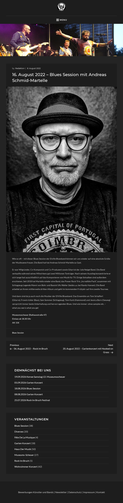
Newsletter (61, 492)
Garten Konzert (22, 443)
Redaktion (20, 68)
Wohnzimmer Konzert (25, 466)
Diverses (18, 431)
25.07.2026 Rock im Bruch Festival (32, 400)
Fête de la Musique (24, 437)
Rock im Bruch (21, 460)
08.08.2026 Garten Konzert (28, 394)
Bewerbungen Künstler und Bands (35, 492)
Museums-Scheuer (24, 454)
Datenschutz (74, 492)
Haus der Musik (22, 449)
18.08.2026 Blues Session (27, 388)
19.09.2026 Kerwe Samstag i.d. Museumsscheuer (39, 376)
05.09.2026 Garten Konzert (28, 382)
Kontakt (100, 492)
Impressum (89, 492)
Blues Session (18, 333)
